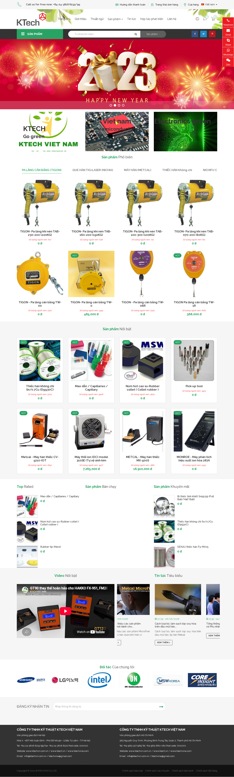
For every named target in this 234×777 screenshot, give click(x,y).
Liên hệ (171, 19)
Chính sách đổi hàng (206, 770)
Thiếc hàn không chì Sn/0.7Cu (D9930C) (40, 387)
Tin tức (131, 19)
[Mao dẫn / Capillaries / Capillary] (27, 506)
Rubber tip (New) (50, 546)
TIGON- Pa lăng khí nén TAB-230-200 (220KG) (40, 233)
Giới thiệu (80, 19)
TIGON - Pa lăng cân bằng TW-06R (142, 304)
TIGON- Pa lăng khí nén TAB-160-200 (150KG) (91, 233)
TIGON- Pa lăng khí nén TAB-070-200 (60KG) (194, 233)
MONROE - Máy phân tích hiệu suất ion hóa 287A (194, 458)
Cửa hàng (193, 4)
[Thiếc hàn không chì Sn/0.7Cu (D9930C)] (164, 531)
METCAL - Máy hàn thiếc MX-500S (142, 458)
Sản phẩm (114, 19)
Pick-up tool (194, 386)
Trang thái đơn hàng (166, 4)
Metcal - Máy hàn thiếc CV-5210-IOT (40, 458)
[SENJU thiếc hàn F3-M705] (164, 556)
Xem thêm (128, 642)
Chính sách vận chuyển (157, 770)
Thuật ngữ (97, 19)
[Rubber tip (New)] (27, 556)
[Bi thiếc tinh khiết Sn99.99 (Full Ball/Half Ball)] (164, 506)
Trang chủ (64, 19)
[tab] (41, 170)
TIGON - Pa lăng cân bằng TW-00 (40, 304)
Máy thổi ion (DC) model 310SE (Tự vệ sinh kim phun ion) (91, 460)
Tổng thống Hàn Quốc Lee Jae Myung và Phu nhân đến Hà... (194, 625)
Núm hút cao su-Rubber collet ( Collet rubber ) (143, 387)
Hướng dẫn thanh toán (132, 4)
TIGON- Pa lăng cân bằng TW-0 (91, 304)
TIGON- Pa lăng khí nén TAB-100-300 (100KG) (143, 233)
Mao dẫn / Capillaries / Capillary (91, 387)
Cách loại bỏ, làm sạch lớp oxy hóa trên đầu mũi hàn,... (140, 625)
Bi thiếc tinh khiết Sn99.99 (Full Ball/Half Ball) (195, 498)
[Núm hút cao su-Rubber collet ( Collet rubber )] (27, 531)
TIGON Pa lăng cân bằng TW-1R (194, 304)
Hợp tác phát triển (151, 19)
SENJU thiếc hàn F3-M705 (192, 546)
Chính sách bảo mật (132, 770)
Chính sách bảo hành (183, 770)
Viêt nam (210, 4)
